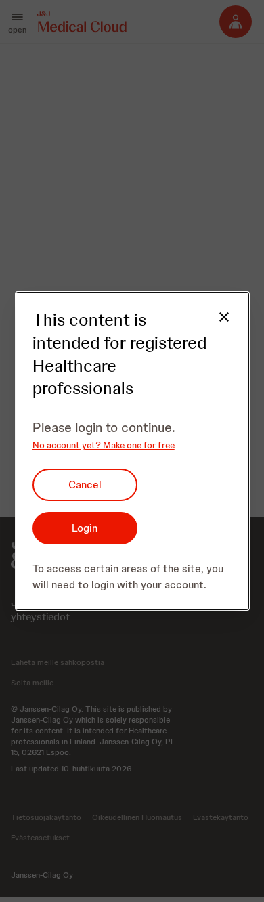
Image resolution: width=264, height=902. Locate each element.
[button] (216, 325)
